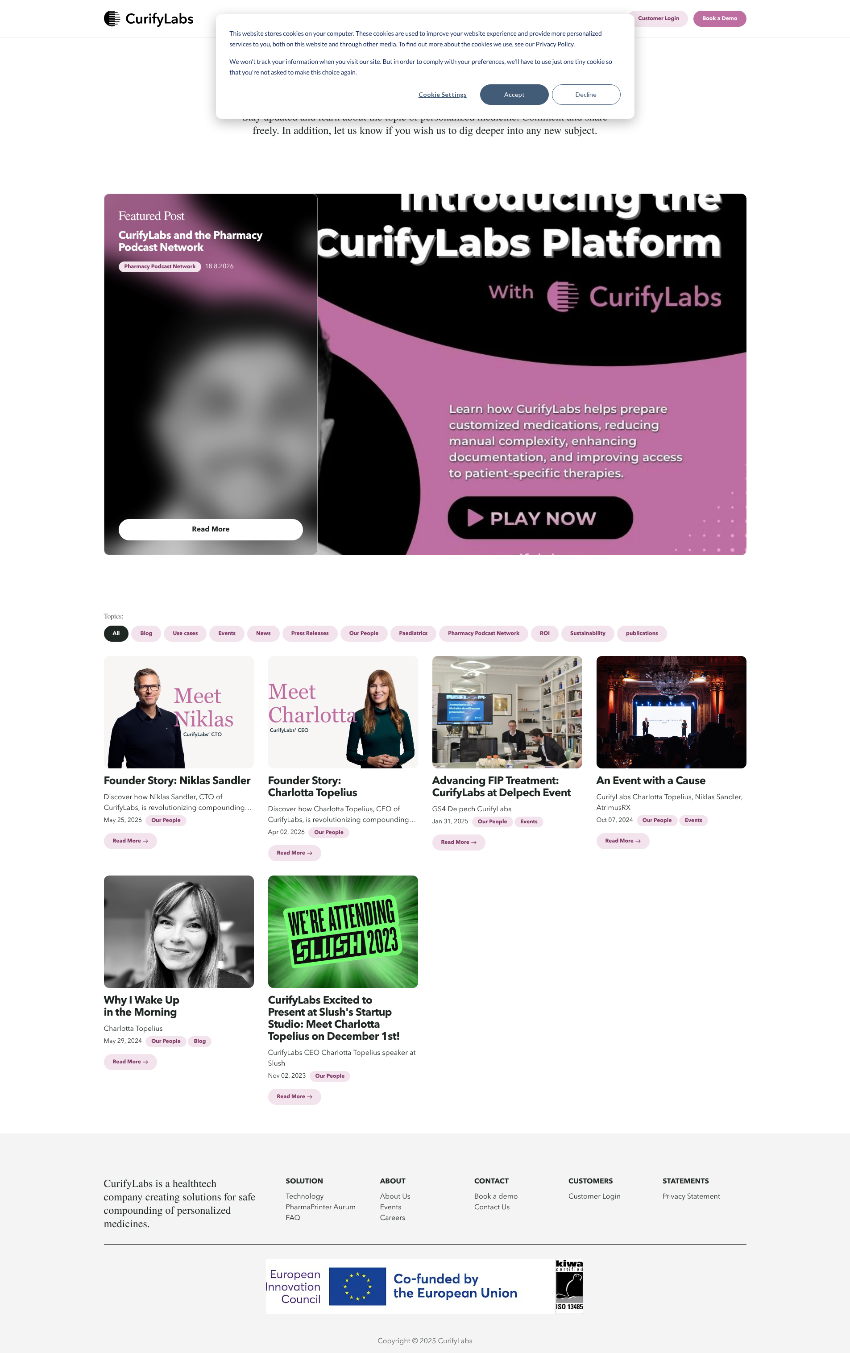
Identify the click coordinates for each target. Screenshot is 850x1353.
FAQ (293, 1217)
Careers (392, 1217)
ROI (545, 633)
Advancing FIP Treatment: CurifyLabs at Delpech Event (501, 787)
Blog (146, 633)
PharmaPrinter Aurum (321, 1206)
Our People (364, 633)
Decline (586, 94)
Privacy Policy (555, 44)
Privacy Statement (691, 1195)
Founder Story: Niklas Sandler (177, 781)
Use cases (185, 633)
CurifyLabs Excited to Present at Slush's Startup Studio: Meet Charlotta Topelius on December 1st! (334, 1019)
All (116, 633)
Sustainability (587, 633)
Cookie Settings (443, 94)
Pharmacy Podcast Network (483, 633)
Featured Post (152, 215)
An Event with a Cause (651, 781)
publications (642, 633)
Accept (514, 94)
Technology (305, 1195)
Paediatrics (413, 633)
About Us (395, 1195)
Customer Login (594, 1195)
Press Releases (310, 633)
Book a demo (496, 1195)
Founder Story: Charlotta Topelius (312, 787)
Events (227, 633)
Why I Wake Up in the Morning (142, 1007)
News (263, 633)
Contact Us (492, 1206)
